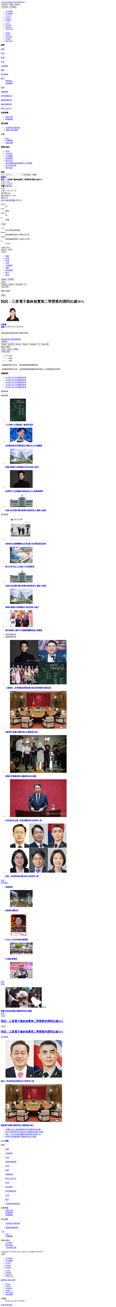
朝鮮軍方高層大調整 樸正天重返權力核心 (17, 1125)
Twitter (8, 39)
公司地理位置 (10, 165)
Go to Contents (6, 2)
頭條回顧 (4, 92)
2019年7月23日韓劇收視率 (15, 385)
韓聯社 (3, 177)
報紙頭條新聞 (6, 104)
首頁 (7, 151)
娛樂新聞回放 (6, 100)
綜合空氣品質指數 (8, 200)
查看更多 (8, 186)
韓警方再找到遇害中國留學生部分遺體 (16, 1011)
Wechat (8, 35)
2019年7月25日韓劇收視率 (15, 380)
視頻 (3, 87)
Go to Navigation (18, 2)
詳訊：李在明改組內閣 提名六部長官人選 (17, 1081)
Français (8, 1274)
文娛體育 (4, 66)
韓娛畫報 (9, 83)
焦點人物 (9, 117)
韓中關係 (4, 74)
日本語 (8, 1267)
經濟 (3, 57)
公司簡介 (9, 154)
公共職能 (9, 156)
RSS (7, 138)
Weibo (7, 33)
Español (8, 1272)
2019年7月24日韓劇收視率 (15, 382)
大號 (10, 361)
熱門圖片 (4, 883)
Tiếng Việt (9, 1276)
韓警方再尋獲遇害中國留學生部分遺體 (20, 1137)
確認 (3, 295)
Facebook (8, 37)
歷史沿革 (9, 161)
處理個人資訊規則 (8, 1280)
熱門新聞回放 (6, 96)
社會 (3, 62)
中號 (10, 358)
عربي (7, 1270)
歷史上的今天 (6, 108)
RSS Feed (9, 41)
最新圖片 (9, 81)
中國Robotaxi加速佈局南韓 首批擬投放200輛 (23, 1129)
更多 (3, 880)
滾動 (3, 49)
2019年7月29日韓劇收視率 (15, 378)
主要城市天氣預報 (12, 128)
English (8, 1265)
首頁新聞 (4, 1037)
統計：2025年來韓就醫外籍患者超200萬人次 (23, 1134)
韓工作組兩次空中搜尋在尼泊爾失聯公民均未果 (24, 1132)
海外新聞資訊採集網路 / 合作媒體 (18, 163)
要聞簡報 (9, 1215)
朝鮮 (3, 70)
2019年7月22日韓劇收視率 (15, 387)
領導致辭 (9, 158)
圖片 (3, 78)
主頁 (3, 1141)
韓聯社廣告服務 (11, 130)
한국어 (8, 1263)
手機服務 (9, 140)
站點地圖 (9, 143)
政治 (3, 53)
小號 (10, 356)
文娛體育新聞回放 (12, 1204)
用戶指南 (9, 168)
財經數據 (9, 119)
